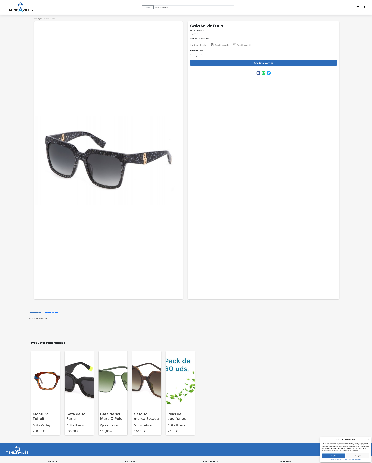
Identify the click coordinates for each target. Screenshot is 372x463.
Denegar (358, 456)
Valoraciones (51, 312)
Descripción (35, 312)
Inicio (35, 19)
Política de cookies (336, 459)
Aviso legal (358, 459)
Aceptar (333, 456)
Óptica (40, 19)
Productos (148, 7)
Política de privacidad (348, 459)
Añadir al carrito (263, 62)
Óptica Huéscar (197, 30)
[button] (368, 439)
